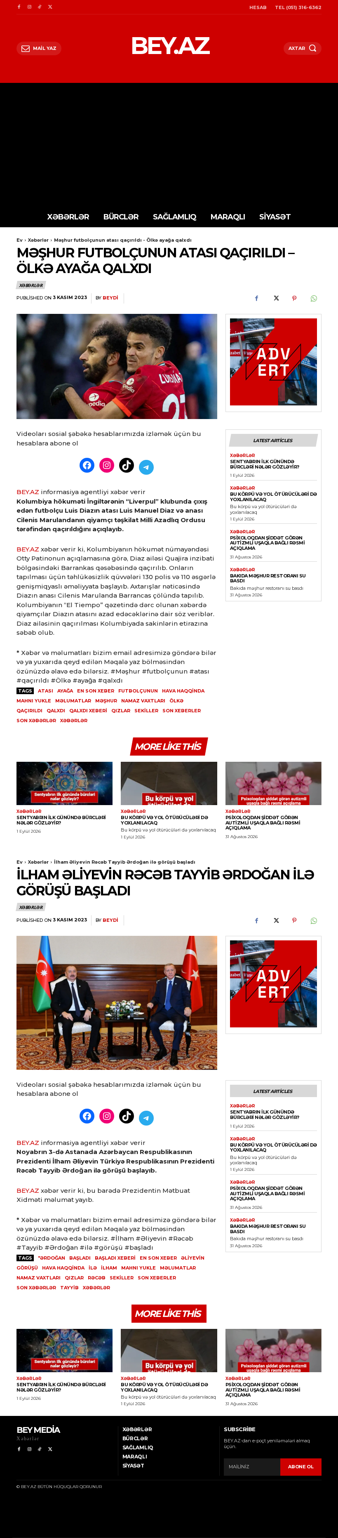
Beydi (110, 298)
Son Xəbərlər (36, 720)
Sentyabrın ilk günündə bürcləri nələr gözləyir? (264, 464)
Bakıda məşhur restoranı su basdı (268, 578)
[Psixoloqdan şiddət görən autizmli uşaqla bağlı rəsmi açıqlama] (273, 783)
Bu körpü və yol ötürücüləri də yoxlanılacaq (273, 496)
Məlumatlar (73, 701)
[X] (50, 7)
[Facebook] (19, 7)
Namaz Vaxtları (143, 701)
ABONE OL (301, 1467)
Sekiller (146, 711)
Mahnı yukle (33, 701)
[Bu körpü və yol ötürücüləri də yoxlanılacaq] (169, 783)
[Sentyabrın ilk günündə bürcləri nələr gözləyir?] (64, 783)
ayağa (65, 691)
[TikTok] (40, 7)
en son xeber (95, 691)
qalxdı (56, 711)
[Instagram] (29, 7)
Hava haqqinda (183, 691)
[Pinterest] (294, 298)
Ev (19, 240)
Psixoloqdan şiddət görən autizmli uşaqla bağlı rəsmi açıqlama (267, 543)
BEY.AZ (27, 492)
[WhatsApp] (313, 298)
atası (45, 691)
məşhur (106, 701)
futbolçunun (138, 691)
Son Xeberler (181, 711)
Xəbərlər (38, 240)
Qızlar (120, 711)
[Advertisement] (169, 145)
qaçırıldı (29, 711)
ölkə (176, 701)
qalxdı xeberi (88, 711)
